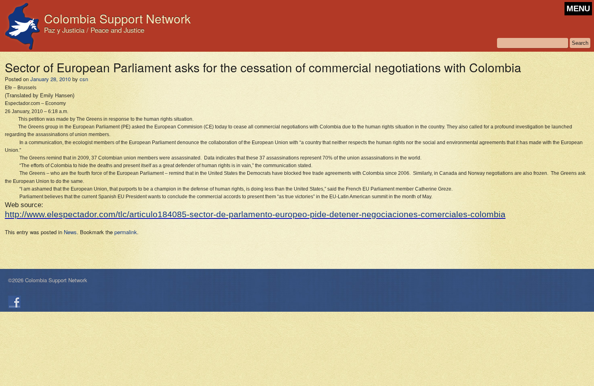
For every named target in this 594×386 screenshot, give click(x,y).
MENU (578, 8)
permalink (125, 232)
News (70, 232)
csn (84, 79)
